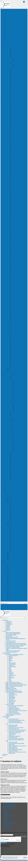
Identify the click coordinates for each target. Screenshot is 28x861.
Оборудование (6, 44)
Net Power (13, 119)
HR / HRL (13, 549)
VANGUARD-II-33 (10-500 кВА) (19, 297)
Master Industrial (15, 123)
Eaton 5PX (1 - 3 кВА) (16, 455)
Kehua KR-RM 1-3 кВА (16, 267)
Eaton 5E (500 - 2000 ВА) (17, 474)
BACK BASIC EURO (16, 91)
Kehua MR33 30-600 (16, 264)
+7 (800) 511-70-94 (7, 824)
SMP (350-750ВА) (15, 192)
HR (12, 528)
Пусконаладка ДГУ (13, 583)
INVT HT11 (14, 244)
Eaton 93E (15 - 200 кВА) (17, 467)
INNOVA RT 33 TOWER (17, 82)
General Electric (12, 156)
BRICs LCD (14, 215)
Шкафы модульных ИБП (20, 58)
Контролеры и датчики (19, 64)
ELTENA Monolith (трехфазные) (18, 400)
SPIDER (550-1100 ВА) (16, 319)
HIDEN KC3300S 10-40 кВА (18, 288)
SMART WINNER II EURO (17, 75)
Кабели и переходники (14, 559)
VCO (12, 169)
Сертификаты (9, 15)
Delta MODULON (15, 431)
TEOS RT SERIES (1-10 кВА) (18, 356)
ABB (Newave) (12, 367)
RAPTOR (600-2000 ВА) (17, 317)
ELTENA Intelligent (15, 378)
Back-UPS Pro (14, 150)
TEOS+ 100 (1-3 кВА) (16, 364)
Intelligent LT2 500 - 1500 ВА (20, 383)
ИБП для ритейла (10, 488)
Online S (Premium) (15, 200)
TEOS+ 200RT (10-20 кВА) (17, 353)
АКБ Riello (11, 500)
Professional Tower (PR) (16, 205)
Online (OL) (14, 202)
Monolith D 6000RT (18, 389)
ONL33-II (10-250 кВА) (16, 295)
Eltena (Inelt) (11, 370)
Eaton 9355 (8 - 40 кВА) (16, 471)
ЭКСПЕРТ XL (14, 221)
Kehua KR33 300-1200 (16, 271)
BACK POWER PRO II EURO (18, 88)
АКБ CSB (11, 522)
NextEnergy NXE (15, 117)
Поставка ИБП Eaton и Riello (7, 604)
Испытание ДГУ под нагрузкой (16, 574)
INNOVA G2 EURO (16, 84)
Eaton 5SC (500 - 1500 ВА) (17, 472)
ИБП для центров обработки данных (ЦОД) (16, 486)
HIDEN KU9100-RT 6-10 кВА (18, 283)
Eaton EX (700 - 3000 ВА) (17, 454)
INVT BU (13, 241)
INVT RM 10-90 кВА (16, 237)
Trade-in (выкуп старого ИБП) (13, 42)
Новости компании (7, 816)
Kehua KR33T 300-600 (16, 269)
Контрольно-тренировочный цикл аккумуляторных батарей (17, 567)
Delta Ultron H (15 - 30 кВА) (20, 420)
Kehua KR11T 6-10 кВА (16, 274)
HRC (12, 525)
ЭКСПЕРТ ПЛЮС (15, 226)
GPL (12, 538)
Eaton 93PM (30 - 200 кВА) (17, 459)
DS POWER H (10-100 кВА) (17, 348)
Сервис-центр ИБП (7, 812)
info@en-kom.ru (4, 607)
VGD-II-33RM (14, 324)
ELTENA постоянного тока (17, 411)
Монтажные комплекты (19, 66)
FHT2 (12, 513)
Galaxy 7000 (14, 148)
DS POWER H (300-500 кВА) (18, 347)
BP (12, 532)
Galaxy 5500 (14, 147)
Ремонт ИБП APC (13, 593)
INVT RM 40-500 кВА (16, 231)
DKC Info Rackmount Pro (17, 258)
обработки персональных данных (20, 836)
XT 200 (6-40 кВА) (15, 349)
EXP (12, 219)
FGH (12, 519)
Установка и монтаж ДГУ (15, 582)
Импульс (11, 134)
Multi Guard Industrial (16, 98)
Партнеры (8, 16)
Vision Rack (14, 108)
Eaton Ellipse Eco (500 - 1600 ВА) (19, 465)
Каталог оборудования (8, 803)
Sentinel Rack (14, 114)
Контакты (5, 600)
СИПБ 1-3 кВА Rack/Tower (17, 49)
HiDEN (10, 280)
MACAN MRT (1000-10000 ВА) (18, 308)
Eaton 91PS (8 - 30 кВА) (16, 466)
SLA (12, 510)
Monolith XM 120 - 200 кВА (20, 410)
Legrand (10, 369)
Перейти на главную (5, 794)
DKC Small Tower (15, 256)
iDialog (13, 131)
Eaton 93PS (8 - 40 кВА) (16, 469)
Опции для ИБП (15, 62)
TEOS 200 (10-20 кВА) (16, 350)
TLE (12, 165)
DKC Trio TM (14, 253)
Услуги (5, 22)
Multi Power (14, 121)
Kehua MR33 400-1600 (16, 263)
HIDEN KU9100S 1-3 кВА (17, 282)
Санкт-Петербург (5, 9)
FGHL (12, 517)
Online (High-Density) (16, 203)
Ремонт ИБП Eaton (13, 594)
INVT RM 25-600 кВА (16, 234)
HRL (12, 527)
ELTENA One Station (16, 377)
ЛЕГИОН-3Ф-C (15, 223)
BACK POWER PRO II (16, 87)
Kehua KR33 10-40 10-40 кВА (18, 272)
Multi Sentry (14, 120)
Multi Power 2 (14, 105)
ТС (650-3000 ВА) (15, 310)
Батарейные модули (18, 65)
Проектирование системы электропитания (16, 34)
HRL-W (13, 548)
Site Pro (13, 172)
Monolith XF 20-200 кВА (19, 403)
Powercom (11, 293)
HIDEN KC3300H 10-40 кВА (18, 291)
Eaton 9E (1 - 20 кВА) (16, 476)
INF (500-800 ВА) (15, 313)
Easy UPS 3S (14, 141)
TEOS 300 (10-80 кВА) (16, 341)
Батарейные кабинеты (14, 554)
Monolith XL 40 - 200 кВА (20, 409)
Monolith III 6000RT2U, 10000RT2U (19, 399)
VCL (12, 159)
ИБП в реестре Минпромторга (13, 23)
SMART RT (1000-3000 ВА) (17, 303)
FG (12, 520)
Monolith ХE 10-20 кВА (19, 404)
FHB (12, 515)
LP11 (12, 170)
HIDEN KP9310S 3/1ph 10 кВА (18, 286)
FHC (12, 511)
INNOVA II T (14, 70)
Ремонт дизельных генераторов (16, 585)
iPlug (12, 130)
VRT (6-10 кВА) (15, 322)
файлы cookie (11, 856)
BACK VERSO (14, 86)
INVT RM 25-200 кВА (16, 236)
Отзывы (8, 19)
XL (12, 503)
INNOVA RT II (14, 81)
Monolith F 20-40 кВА (19, 402)
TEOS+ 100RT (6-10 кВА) (17, 360)
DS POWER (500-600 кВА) (17, 342)
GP (12, 539)
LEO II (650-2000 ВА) (16, 365)
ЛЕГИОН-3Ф (14, 225)
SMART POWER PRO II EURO (18, 78)
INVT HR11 (14, 242)
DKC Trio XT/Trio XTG (16, 250)
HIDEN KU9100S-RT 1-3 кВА (18, 281)
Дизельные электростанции (9, 806)
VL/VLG (13, 543)
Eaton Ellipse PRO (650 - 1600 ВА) (19, 461)
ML (12, 164)
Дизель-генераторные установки (13, 492)
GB (12, 544)
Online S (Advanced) (16, 199)
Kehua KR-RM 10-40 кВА (17, 266)
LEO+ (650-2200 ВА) (16, 366)
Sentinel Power (14, 103)
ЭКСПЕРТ (13, 227)
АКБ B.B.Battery (12, 524)
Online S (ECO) (14, 198)
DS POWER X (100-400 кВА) (18, 343)
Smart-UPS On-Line (15, 149)
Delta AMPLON (15, 437)
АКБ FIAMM (12, 509)
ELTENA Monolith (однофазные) (18, 387)
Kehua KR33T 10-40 (16, 270)
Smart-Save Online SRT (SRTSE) (18, 177)
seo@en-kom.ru (4, 774)
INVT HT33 (14, 239)
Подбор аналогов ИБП (11, 26)
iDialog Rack (14, 132)
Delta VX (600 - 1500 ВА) (20, 452)
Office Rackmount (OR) (16, 208)
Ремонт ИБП (12, 591)
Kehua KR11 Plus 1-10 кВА (17, 276)
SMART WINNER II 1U (16, 76)
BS (12, 217)
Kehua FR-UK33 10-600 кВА (18, 277)
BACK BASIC (14, 93)
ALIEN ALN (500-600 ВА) (17, 315)
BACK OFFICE (15, 94)
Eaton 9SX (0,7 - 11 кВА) (17, 481)
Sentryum (13, 110)
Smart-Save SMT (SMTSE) (17, 180)
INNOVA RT (14, 80)
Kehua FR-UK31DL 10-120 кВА (18, 278)
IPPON (10, 67)
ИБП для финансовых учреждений (14, 487)
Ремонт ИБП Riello (13, 597)
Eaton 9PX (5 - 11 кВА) (16, 477)
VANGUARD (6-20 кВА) (17, 299)
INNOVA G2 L (14, 71)
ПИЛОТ (13, 228)
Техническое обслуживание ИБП (16, 589)
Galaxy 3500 (14, 145)
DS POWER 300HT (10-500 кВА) (19, 345)
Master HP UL (14, 126)
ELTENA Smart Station (16, 371)
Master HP (13, 125)
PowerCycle (14, 505)
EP (12, 158)
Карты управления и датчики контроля (18, 556)
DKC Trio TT (14, 252)
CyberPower (11, 189)
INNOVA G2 (14, 83)
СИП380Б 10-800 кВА (16, 55)
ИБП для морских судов (11, 491)
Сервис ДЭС (12, 581)
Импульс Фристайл (15, 136)
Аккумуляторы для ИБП (9, 805)
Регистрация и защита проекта (13, 25)
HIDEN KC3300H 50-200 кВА (18, 289)
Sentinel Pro (14, 133)
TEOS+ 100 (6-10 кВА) (16, 363)
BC (12, 533)
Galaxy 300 (13, 154)
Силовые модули (18, 59)
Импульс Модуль (15, 138)
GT (12, 171)
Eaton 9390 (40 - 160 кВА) (17, 460)
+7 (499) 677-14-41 (7, 827)
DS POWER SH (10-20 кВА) (17, 344)
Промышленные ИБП (11, 489)
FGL (12, 521)
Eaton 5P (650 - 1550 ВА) (17, 475)
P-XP (12, 498)
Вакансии (8, 21)
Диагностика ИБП (13, 588)
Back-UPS (13, 155)
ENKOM (11, 95)
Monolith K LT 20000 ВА (19, 388)
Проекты (8, 17)
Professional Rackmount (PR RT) (18, 204)
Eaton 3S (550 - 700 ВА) (16, 458)
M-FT (12, 508)
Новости (8, 20)
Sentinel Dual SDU (15, 115)
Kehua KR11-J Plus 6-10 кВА (18, 275)
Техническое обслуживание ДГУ (16, 586)
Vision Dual (14, 109)
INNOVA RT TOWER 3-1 (17, 72)
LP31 (12, 175)
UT (12, 214)
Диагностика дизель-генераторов (16, 577)
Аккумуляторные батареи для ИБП (14, 493)
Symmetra (13, 153)
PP (12, 496)
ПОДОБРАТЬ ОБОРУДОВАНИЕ (8, 799)
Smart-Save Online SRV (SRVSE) (18, 178)
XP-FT (12, 497)
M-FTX (13, 506)
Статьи (5, 820)
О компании (9, 12)
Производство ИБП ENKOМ (12, 38)
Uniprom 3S (14, 188)
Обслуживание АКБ (13, 565)
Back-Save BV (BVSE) (16, 181)
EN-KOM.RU (20, 764)
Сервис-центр (6, 563)
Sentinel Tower (14, 113)
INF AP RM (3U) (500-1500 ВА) (18, 294)
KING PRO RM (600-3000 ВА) (18, 306)
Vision (12, 106)
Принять (25, 857)
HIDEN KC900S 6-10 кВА (17, 292)
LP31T (12, 160)
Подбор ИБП (9, 27)
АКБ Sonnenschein (13, 499)
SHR (12, 526)
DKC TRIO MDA (15, 248)
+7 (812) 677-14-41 (7, 826)
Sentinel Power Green (16, 104)
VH (12, 167)
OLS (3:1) (13, 195)
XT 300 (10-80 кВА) (16, 339)
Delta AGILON (14, 450)
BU (12, 216)
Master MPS (14, 122)
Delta (10, 417)
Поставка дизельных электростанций (17, 576)
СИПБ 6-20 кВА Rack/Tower (18, 50)
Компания (5, 11)
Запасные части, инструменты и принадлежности (13, 561)
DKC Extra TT (14, 249)
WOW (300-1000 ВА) (16, 321)
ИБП (7, 587)
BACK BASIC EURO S (16, 92)
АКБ (7, 564)
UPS (12, 530)
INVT (10, 230)
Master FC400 (14, 128)
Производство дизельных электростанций (15, 579)
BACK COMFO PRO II (16, 89)
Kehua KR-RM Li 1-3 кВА (17, 265)
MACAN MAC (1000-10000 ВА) (18, 309)
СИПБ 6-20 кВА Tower (16, 53)
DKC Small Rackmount (16, 255)
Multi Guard (14, 99)
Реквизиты (8, 14)
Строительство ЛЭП (10, 33)
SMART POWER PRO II (17, 77)
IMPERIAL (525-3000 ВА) (17, 316)
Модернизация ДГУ (13, 571)
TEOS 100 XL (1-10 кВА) (17, 358)
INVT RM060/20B (15, 233)
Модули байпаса (12, 553)
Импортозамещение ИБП (12, 28)
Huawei (10, 482)
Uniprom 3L (14, 186)
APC (10, 139)
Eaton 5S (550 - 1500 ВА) (17, 456)
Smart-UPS (13, 152)
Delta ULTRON (14, 419)
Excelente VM (14, 184)
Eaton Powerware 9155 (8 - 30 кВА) (19, 470)
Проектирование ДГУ (14, 575)
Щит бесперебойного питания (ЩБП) (15, 37)
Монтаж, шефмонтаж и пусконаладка (17, 592)
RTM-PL (13, 542)
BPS (12, 531)
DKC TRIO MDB (15, 247)
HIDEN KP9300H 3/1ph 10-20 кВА (19, 287)
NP (12, 161)
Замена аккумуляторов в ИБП (15, 569)
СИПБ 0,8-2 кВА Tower (16, 48)
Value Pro (13, 210)
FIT (12, 514)
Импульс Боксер (15, 137)
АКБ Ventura (11, 535)
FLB (12, 516)
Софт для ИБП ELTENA (17, 414)
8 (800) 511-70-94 (14, 607)
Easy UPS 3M (14, 142)
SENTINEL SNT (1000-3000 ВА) (18, 298)
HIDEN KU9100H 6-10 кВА (17, 284)
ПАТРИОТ (14, 222)
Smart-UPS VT (14, 143)
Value (12, 213)
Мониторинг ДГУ (13, 572)
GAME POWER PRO (16, 69)
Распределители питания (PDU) (16, 552)
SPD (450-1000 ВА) (15, 320)
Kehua (10, 260)
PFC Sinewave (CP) (15, 209)
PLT (12, 206)
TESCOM (11, 325)
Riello (10, 97)
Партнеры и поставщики (9, 815)
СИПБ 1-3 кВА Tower (16, 52)
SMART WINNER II (16, 73)
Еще (4, 755)
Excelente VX (14, 182)
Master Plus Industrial (16, 100)
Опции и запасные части (9, 808)
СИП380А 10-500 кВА (16, 54)
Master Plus (13, 102)
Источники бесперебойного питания (14, 45)
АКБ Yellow (11, 541)
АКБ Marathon (12, 502)
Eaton (10, 453)
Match (12, 163)
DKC (10, 245)
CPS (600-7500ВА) (15, 191)
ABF (12, 546)
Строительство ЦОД (10, 32)
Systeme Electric (12, 176)
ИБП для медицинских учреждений (14, 485)
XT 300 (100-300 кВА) (16, 338)
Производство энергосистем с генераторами (16, 36)
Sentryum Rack (14, 111)
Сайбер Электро (12, 220)
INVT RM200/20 (15, 232)
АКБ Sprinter (12, 494)
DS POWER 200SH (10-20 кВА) (18, 352)
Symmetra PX (14, 144)
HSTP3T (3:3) (14, 193)
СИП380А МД (14, 56)
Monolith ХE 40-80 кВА (19, 405)
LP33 (12, 173)
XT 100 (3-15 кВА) (15, 354)
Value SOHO (14, 211)
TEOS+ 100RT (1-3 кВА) (17, 361)
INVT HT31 (14, 243)
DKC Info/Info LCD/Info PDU (18, 259)
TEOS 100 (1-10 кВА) (16, 359)
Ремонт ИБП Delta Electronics (15, 596)
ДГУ (7, 570)
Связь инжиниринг (13, 47)
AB (12, 547)
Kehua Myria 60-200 (15, 261)
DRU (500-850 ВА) (15, 314)
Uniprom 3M (14, 187)
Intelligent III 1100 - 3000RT (20, 382)
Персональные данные (8, 821)
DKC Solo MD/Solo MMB (17, 254)
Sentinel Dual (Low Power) (17, 116)
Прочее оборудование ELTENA (18, 413)
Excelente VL (14, 183)
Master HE (13, 127)
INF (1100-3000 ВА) (16, 311)
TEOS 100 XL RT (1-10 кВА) (18, 355)
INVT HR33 (14, 238)
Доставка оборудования (11, 43)
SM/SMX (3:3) (14, 194)
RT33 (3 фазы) (14, 197)
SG (12, 166)
